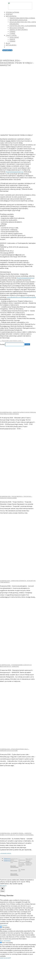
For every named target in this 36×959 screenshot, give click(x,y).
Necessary (6, 927)
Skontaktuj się (7, 50)
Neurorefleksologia (18, 20)
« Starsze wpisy (5, 853)
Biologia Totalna (17, 28)
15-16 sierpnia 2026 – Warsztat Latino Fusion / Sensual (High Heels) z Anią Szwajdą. (18, 413)
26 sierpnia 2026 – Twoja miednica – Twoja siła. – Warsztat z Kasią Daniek (16, 497)
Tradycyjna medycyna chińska (22, 18)
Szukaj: (2, 344)
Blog (8, 43)
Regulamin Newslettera (14, 874)
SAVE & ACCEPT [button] (5, 958)
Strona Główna (12, 12)
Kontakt (9, 14)
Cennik (12, 31)
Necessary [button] (3, 925)
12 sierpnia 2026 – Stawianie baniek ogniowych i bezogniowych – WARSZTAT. (16, 665)
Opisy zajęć (14, 37)
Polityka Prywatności (14, 866)
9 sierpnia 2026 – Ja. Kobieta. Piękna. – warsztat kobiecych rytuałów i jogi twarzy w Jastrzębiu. (17, 833)
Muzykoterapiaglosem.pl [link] (14, 172)
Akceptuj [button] (3, 885)
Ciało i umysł (11, 35)
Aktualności (11, 45)
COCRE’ (28, 861)
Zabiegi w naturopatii (19, 30)
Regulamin (13, 870)
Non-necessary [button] (5, 941)
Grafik (12, 39)
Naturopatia (11, 16)
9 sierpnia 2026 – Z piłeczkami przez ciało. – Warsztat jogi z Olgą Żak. (14, 749)
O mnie (12, 33)
